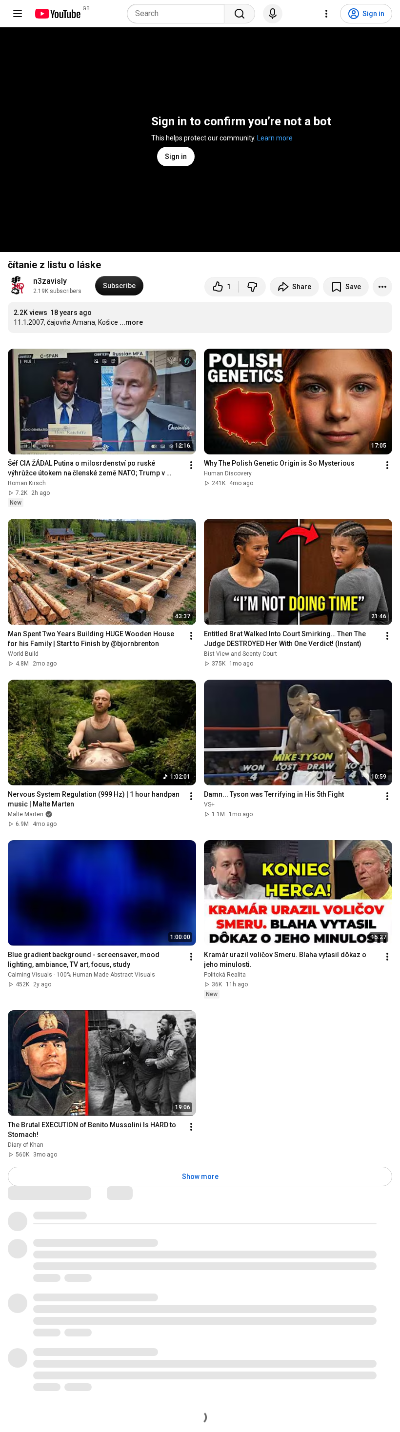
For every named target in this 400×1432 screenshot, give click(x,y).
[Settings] (326, 14)
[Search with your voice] (272, 13)
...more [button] (131, 322)
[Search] (239, 13)
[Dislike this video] (252, 286)
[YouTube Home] (57, 13)
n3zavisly (50, 281)
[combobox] (178, 14)
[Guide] (17, 14)
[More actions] (382, 286)
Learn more (275, 138)
